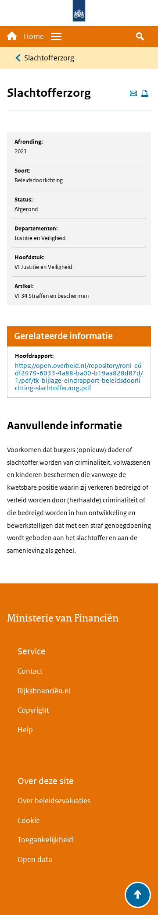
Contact (30, 671)
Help (25, 730)
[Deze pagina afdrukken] (144, 94)
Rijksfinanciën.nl (44, 691)
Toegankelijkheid (45, 839)
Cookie (29, 820)
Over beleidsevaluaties (54, 800)
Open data (35, 859)
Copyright (33, 710)
